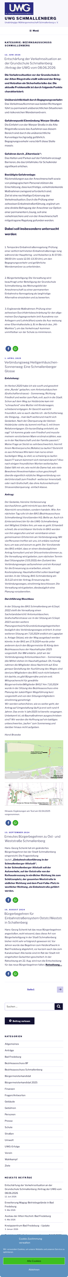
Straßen (9, 1133)
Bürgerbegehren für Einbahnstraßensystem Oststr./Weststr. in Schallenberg (33, 918)
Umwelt (9, 1140)
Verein (8, 1153)
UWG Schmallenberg (30, 18)
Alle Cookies (34, 1261)
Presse (9, 1120)
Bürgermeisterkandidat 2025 (21, 1082)
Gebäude (10, 1101)
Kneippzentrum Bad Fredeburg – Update (27, 1225)
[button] (8, 348)
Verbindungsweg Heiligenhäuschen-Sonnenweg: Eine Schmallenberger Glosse (31, 366)
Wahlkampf (11, 1159)
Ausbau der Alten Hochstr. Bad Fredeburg (28, 1216)
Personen (10, 1114)
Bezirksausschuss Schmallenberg (23, 1069)
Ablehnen (34, 1269)
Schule (8, 1127)
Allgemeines (12, 1044)
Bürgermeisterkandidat (18, 1076)
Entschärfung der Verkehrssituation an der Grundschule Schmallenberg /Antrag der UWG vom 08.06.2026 (32, 63)
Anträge (9, 1050)
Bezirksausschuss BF (16, 1063)
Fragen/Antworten (15, 1095)
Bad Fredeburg (13, 1056)
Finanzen (10, 1089)
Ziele (7, 1165)
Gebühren (10, 1108)
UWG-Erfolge (12, 1146)
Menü (36, 30)
